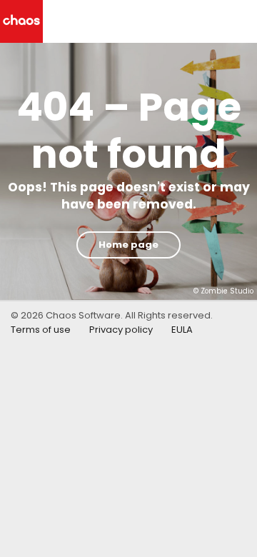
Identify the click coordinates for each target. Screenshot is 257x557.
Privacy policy (121, 329)
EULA (182, 329)
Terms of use (41, 329)
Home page (128, 244)
